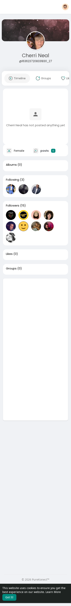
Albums (11, 164)
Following (12, 179)
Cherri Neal (35, 55)
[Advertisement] (35, 314)
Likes (9, 253)
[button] (65, 7)
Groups (11, 268)
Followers (12, 205)
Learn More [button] (53, 592)
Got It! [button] (9, 597)
